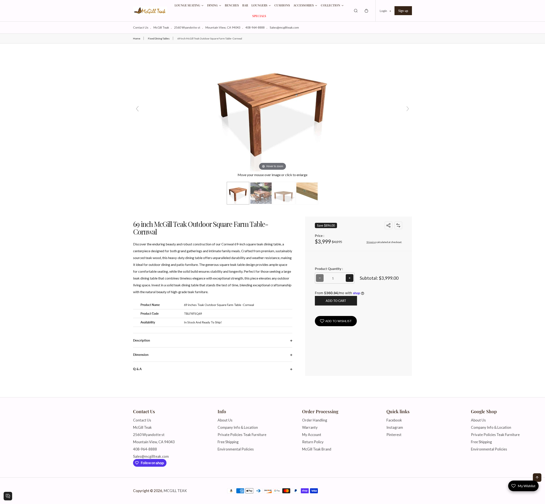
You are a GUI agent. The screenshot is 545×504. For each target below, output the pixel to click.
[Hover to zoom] (272, 107)
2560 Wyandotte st (187, 27)
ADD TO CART (336, 301)
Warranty (310, 427)
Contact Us (140, 27)
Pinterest (394, 434)
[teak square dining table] (238, 193)
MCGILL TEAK (175, 491)
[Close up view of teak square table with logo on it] (307, 193)
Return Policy (313, 442)
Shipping (371, 242)
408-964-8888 (255, 27)
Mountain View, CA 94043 (222, 27)
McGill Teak (161, 27)
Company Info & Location (238, 427)
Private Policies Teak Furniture (242, 434)
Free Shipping (228, 442)
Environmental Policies (236, 449)
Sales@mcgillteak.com (284, 27)
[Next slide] (407, 108)
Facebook (394, 420)
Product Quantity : (329, 268)
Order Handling (314, 420)
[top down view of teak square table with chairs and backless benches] (261, 193)
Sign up (403, 11)
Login (383, 11)
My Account (311, 434)
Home (136, 38)
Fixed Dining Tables (159, 38)
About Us (225, 420)
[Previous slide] (137, 108)
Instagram (394, 427)
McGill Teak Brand (316, 449)
